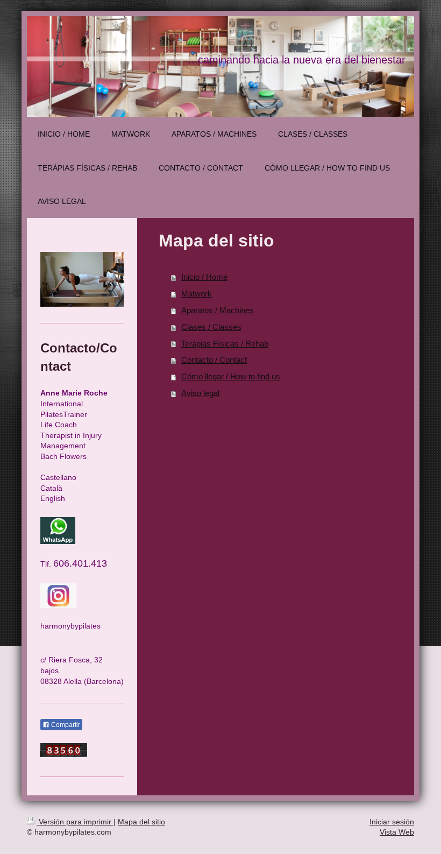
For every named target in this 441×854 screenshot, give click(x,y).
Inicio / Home (204, 276)
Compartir (64, 725)
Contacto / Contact (214, 359)
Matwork (196, 293)
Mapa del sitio (141, 821)
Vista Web (397, 832)
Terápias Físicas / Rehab (224, 343)
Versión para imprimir (75, 821)
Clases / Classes (211, 326)
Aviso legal (200, 393)
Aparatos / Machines (217, 310)
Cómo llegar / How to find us (230, 376)
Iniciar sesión (391, 821)
